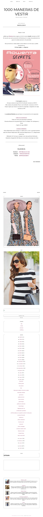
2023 (20, 341)
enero (20, 442)
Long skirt (21, 381)
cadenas (23, 485)
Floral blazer (21, 406)
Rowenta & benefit (21, 415)
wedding (21, 329)
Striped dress (21, 433)
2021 (20, 346)
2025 (21, 337)
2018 (20, 352)
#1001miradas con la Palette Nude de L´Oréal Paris (21, 412)
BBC (21, 388)
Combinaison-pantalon (21, 410)
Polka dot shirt (21, 397)
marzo (20, 438)
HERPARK (29, 515)
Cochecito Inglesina (24, 496)
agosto (20, 370)
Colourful (21, 424)
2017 (20, 355)
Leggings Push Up (21, 408)
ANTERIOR (38, 192)
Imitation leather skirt (21, 428)
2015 (20, 359)
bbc (21, 323)
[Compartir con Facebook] (19, 28)
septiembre (20, 368)
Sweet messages (21, 426)
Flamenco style (21, 430)
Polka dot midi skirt (21, 403)
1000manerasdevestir (25, 153)
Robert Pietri (23, 491)
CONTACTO (31, 1)
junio (20, 375)
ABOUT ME (18, 1)
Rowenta (11, 36)
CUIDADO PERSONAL (21, 128)
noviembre (20, 363)
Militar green (21, 383)
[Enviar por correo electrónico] (24, 28)
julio (21, 372)
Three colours (21, 399)
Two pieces (21, 385)
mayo (20, 377)
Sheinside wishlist (21, 392)
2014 (20, 445)
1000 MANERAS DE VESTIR (21, 11)
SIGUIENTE (4, 192)
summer (21, 327)
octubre (20, 365)
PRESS (24, 1)
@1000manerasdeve (24, 155)
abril (21, 379)
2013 (21, 448)
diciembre (20, 361)
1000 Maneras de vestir (24, 151)
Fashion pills (23, 479)
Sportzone (21, 394)
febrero (20, 440)
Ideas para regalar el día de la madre (21, 390)
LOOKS (11, 1)
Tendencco (21, 417)
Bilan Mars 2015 (21, 435)
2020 (20, 348)
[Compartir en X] (20, 28)
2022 (20, 343)
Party (24, 502)
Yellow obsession (21, 419)
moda (21, 325)
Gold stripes (21, 401)
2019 (20, 350)
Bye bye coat (21, 421)
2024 (20, 339)
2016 (20, 357)
